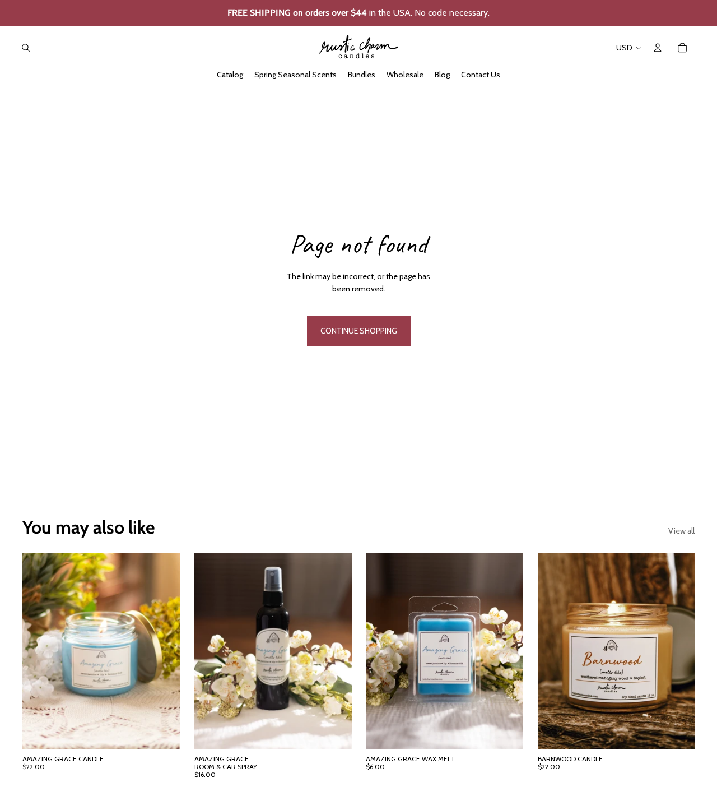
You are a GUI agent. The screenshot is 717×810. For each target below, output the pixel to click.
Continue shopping (358, 331)
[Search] (25, 47)
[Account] (657, 47)
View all (681, 531)
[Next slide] (678, 650)
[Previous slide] (554, 650)
